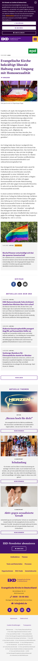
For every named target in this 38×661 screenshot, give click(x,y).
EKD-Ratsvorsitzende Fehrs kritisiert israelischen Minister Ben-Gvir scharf (18, 303)
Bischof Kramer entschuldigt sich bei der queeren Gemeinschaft (18, 254)
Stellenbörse (15, 557)
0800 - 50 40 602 (20, 596)
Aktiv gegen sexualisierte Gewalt (19, 514)
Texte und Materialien (14, 564)
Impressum (13, 618)
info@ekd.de (20, 603)
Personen (28, 564)
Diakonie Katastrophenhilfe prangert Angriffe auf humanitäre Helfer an (18, 329)
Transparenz (27, 625)
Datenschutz (10, 16)
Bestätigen (19, 23)
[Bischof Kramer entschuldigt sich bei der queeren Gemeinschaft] (19, 232)
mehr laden (19, 377)
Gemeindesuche (30, 571)
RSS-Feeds (19, 571)
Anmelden (20, 548)
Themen (25, 557)
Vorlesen (6, 77)
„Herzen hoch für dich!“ (19, 418)
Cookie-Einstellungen (13, 625)
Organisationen (7, 571)
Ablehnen (20, 28)
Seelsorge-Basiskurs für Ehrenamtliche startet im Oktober (17, 354)
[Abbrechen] (35, 2)
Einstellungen (19, 33)
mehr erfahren (19, 431)
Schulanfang (19, 462)
